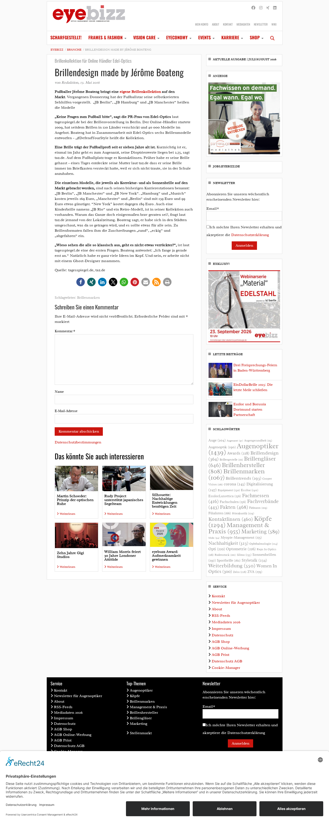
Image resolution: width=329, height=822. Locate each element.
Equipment (229, 490)
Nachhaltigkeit (228, 543)
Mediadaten (243, 24)
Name (59, 392)
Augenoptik (222, 447)
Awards (238, 453)
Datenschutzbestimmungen (78, 442)
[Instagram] (261, 8)
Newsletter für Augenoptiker (236, 602)
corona (234, 484)
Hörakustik (243, 513)
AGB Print (220, 654)
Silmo (244, 555)
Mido (214, 537)
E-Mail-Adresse (66, 411)
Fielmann (258, 508)
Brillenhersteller (144, 712)
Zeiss (239, 572)
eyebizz (57, 50)
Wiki (273, 24)
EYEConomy (177, 37)
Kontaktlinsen (230, 519)
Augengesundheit (258, 440)
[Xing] (267, 8)
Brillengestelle (231, 460)
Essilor (249, 490)
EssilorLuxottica (224, 496)
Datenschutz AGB (227, 661)
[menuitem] (66, 38)
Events (204, 37)
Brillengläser (141, 718)
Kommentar (65, 331)
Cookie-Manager (226, 667)
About (215, 24)
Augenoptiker (243, 449)
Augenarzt (235, 440)
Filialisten (219, 513)
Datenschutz (222, 635)
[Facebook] (253, 8)
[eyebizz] (89, 16)
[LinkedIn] (274, 8)
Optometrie (241, 548)
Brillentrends (243, 478)
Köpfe (135, 695)
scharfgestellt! (66, 37)
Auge (217, 440)
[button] (80, 282)
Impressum (221, 628)
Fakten (234, 507)
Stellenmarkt (141, 733)
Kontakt (228, 24)
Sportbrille (229, 560)
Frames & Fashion (105, 37)
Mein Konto (201, 24)
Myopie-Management (241, 537)
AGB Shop (221, 641)
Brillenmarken (88, 297)
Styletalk (254, 560)
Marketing (260, 531)
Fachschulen (233, 502)
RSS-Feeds (221, 615)
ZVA (254, 571)
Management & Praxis (238, 528)
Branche (74, 50)
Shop (255, 37)
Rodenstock (225, 555)
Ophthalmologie (263, 544)
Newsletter (261, 24)
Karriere (230, 37)
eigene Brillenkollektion (140, 91)
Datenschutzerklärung (250, 234)
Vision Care (144, 37)
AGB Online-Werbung (230, 648)
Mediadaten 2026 (226, 622)
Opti (216, 548)
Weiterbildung (232, 565)
